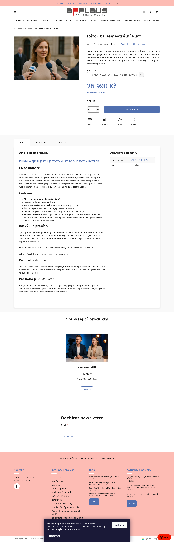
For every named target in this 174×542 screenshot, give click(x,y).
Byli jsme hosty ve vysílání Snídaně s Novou (143, 477)
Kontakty (56, 477)
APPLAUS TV (108, 458)
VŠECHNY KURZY (139, 160)
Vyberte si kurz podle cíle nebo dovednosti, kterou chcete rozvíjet (141, 486)
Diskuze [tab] (61, 142)
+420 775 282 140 (22, 480)
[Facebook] (17, 486)
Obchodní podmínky (61, 503)
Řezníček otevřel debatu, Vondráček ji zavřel (105, 477)
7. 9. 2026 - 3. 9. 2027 (87, 378)
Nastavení (54, 535)
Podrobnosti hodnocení (133, 44)
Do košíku (133, 109)
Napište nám (57, 481)
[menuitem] (27, 20)
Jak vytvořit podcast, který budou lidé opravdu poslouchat (105, 489)
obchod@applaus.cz (24, 477)
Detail (85, 389)
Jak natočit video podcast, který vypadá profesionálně (103, 483)
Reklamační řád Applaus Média (67, 517)
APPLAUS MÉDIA (68, 458)
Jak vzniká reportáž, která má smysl (142, 494)
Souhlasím (119, 525)
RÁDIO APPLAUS (89, 458)
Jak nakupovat (58, 488)
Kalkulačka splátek (96, 92)
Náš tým (55, 484)
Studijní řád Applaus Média (65, 507)
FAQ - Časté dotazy (60, 496)
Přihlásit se (68, 436)
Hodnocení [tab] (41, 142)
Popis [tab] (22, 142)
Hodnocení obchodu (61, 492)
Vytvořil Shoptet (152, 538)
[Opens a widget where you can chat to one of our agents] (164, 537)
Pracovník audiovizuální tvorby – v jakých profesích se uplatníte (104, 494)
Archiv (94, 501)
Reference (56, 499)
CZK (15, 12)
